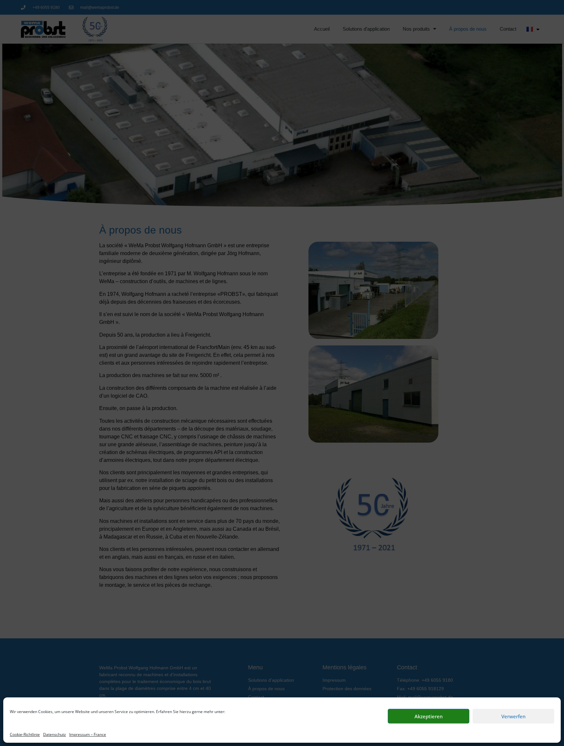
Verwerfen (513, 716)
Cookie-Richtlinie (25, 734)
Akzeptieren (429, 716)
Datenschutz (54, 734)
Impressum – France (87, 734)
